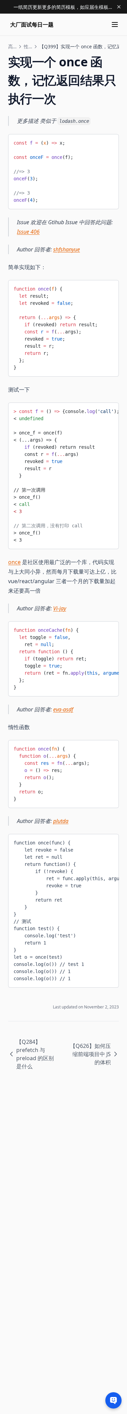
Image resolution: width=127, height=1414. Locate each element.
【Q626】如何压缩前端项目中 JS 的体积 (90, 1054)
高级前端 (12, 46)
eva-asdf (63, 709)
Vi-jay (59, 608)
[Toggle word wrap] (108, 142)
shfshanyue (66, 249)
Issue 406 (28, 231)
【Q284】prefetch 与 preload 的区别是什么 (35, 1054)
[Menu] (115, 24)
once (14, 562)
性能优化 (28, 46)
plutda (60, 821)
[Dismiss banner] (118, 6)
